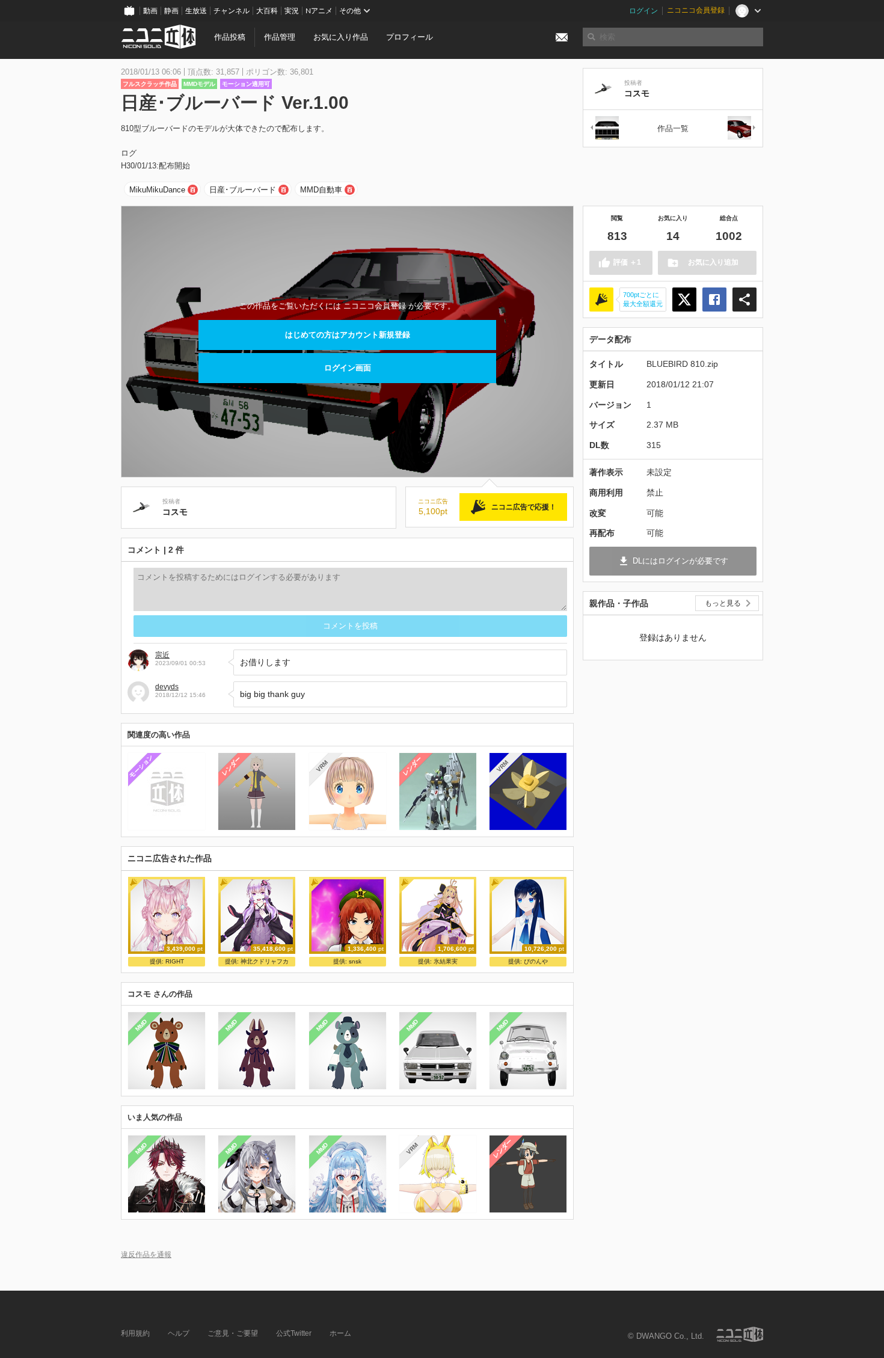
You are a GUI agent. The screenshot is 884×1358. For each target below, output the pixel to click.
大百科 (267, 10)
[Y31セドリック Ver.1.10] (742, 128)
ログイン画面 (347, 367)
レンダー (231, 766)
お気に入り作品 (340, 36)
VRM (321, 766)
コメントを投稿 (350, 625)
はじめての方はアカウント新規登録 (347, 334)
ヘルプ (178, 1333)
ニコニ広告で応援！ (523, 507)
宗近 (162, 655)
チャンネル (231, 10)
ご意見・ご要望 (232, 1333)
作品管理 (279, 36)
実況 (291, 10)
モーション (141, 766)
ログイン (643, 10)
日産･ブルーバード (242, 189)
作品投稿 (229, 36)
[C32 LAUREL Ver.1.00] (603, 128)
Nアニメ (319, 10)
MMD (141, 1025)
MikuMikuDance (157, 189)
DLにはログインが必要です (680, 560)
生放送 (196, 10)
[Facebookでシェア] (714, 299)
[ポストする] (684, 299)
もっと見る (723, 603)
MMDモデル (199, 84)
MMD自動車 (321, 189)
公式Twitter (294, 1333)
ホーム (340, 1333)
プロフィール (409, 36)
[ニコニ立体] (739, 1334)
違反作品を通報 (146, 1254)
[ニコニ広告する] (601, 299)
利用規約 (135, 1333)
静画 (171, 10)
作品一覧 (673, 128)
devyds (167, 687)
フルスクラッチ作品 (150, 84)
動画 (150, 10)
